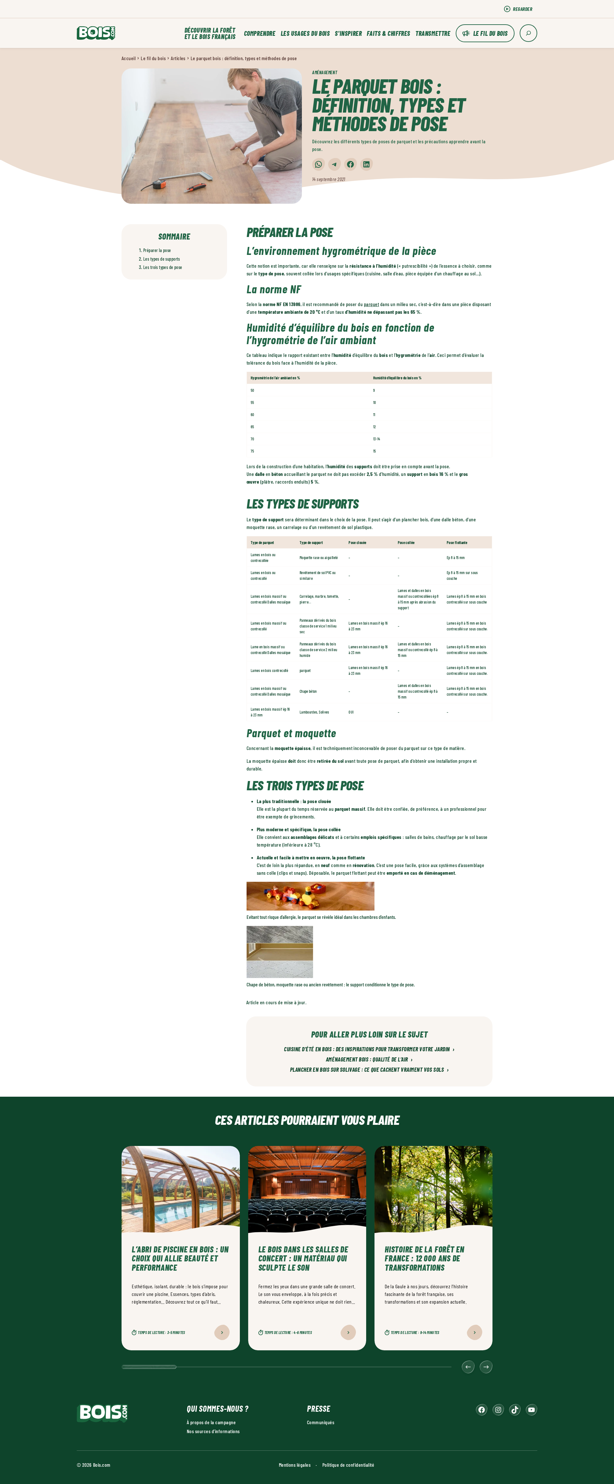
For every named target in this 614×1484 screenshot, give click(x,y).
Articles (178, 58)
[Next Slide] (486, 1367)
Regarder (522, 9)
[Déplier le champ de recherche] (528, 33)
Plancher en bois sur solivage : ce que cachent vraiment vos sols (369, 1070)
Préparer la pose (157, 250)
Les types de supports (161, 259)
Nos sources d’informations (213, 1431)
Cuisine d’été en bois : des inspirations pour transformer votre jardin (369, 1049)
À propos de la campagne (211, 1422)
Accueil (129, 58)
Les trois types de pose (162, 267)
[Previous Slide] (468, 1367)
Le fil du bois (490, 33)
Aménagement (324, 72)
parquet (371, 304)
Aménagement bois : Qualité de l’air (369, 1059)
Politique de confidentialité (348, 1465)
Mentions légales (295, 1465)
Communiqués (320, 1422)
